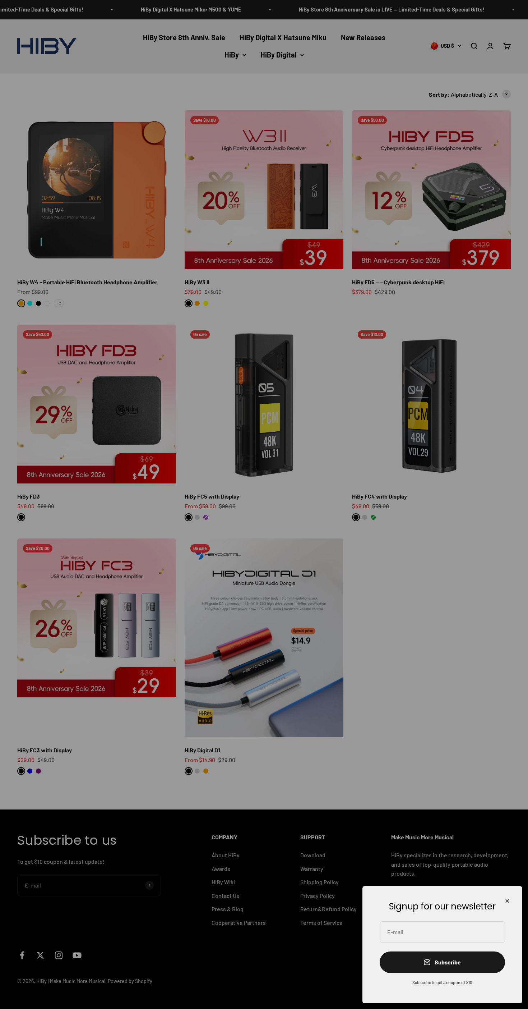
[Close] (507, 901)
